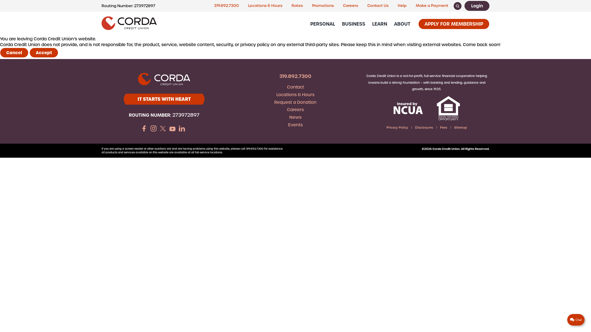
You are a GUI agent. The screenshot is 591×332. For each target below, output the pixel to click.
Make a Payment (432, 5)
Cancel (14, 53)
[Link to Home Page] (129, 23)
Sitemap (460, 127)
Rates (297, 5)
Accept (44, 53)
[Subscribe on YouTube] (172, 129)
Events (295, 124)
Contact (295, 87)
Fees (443, 127)
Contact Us (378, 5)
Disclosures (424, 127)
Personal (322, 24)
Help (402, 5)
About (402, 24)
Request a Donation (295, 102)
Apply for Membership (454, 24)
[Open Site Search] (457, 6)
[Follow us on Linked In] (182, 129)
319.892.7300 (226, 5)
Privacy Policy (397, 127)
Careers (350, 5)
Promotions (323, 5)
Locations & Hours (265, 5)
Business (353, 24)
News (295, 117)
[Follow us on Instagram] (154, 129)
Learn (379, 24)
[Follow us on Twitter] (163, 129)
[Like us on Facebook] (144, 129)
